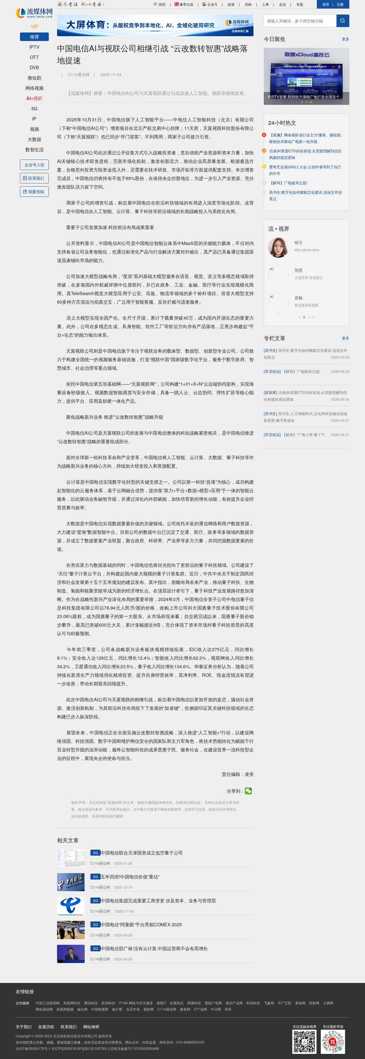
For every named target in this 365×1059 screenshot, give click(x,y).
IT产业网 (200, 1009)
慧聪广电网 (213, 1002)
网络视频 (34, 88)
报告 (162, 4)
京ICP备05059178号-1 (33, 1048)
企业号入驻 (34, 164)
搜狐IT (161, 1002)
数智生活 (34, 149)
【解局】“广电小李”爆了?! (303, 434)
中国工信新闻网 (48, 1002)
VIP (34, 26)
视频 (34, 129)
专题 (299, 4)
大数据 (34, 139)
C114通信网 (166, 1009)
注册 (340, 4)
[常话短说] (272, 371)
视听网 (148, 1009)
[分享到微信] (248, 791)
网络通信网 (44, 1009)
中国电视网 (99, 1009)
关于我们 (24, 1026)
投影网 (314, 1002)
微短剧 (34, 77)
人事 (265, 4)
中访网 (216, 1009)
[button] (302, 102)
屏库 (228, 1009)
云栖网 (328, 1002)
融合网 (82, 1009)
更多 (345, 39)
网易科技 (194, 1002)
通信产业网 (234, 1002)
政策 (231, 4)
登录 (326, 4)
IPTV (34, 47)
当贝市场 (133, 1009)
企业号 (212, 4)
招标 (248, 4)
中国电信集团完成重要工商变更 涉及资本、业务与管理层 (158, 900)
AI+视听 (34, 98)
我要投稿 (36, 191)
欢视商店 (177, 1002)
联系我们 (36, 178)
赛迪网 (300, 1002)
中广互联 (284, 1002)
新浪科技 (108, 1002)
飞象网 (269, 1002)
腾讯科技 (91, 1002)
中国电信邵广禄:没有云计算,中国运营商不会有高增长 (154, 948)
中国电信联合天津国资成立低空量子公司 (142, 852)
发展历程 (46, 1026)
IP (34, 118)
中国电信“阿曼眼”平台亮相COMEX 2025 (141, 924)
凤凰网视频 (65, 1009)
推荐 (34, 36)
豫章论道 (186, 4)
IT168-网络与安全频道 (136, 1002)
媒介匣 (117, 1009)
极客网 (185, 1009)
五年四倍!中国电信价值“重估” (130, 876)
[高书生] (270, 350)
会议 (282, 4)
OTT (34, 57)
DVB (34, 67)
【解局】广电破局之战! (288, 182)
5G (34, 108)
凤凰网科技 (71, 1002)
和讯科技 (253, 1002)
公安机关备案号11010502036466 (133, 1048)
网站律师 (91, 1026)
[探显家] (270, 392)
